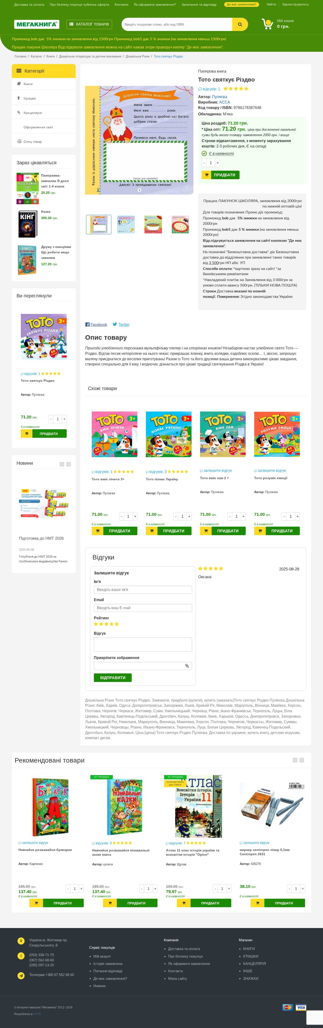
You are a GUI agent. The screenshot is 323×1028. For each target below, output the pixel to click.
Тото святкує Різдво (38, 380)
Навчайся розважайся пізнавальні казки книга (47, 852)
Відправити (113, 678)
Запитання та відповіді (199, 4)
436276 (182, 864)
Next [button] (68, 464)
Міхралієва (259, 864)
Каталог (92, 24)
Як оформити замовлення (189, 964)
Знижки (250, 978)
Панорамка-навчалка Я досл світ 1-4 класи (55, 181)
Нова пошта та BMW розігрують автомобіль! (42, 540)
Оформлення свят (38, 127)
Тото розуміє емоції (270, 478)
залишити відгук (218, 470)
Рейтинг (101, 618)
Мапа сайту (177, 978)
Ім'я (97, 582)
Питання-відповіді (107, 971)
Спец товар (33, 141)
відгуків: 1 (32, 374)
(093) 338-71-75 (41, 955)
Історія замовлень (108, 964)
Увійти (271, 4)
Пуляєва (38, 394)
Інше (247, 971)
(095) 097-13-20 (41, 965)
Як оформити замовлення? (155, 4)
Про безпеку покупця (185, 956)
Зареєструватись (295, 4)
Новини (99, 986)
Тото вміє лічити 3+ (108, 479)
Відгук (100, 633)
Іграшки (30, 98)
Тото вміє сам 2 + (214, 478)
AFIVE (37, 1014)
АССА (224, 102)
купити (34, 864)
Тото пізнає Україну (162, 479)
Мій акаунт (102, 956)
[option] (44, 374)
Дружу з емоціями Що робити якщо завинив (56, 252)
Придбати (49, 434)
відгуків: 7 (104, 843)
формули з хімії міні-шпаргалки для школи (269, 852)
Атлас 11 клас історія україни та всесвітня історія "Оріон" (119, 852)
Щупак (108, 864)
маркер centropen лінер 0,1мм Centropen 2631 (191, 852)
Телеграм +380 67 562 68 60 (51, 975)
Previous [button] (62, 464)
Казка (45, 211)
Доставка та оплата (29, 4)
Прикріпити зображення (116, 658)
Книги (28, 84)
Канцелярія (33, 113)
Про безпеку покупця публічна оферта (79, 4)
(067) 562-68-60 (41, 960)
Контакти (121, 4)
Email (99, 600)
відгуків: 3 (158, 472)
